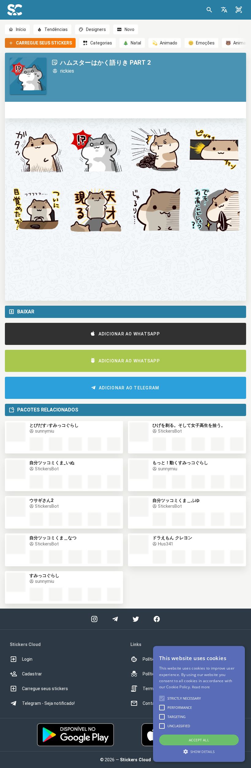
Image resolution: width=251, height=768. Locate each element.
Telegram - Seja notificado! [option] (48, 703)
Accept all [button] (199, 740)
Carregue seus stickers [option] (45, 688)
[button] (224, 9)
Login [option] (27, 659)
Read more (201, 687)
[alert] (199, 704)
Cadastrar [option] (32, 673)
